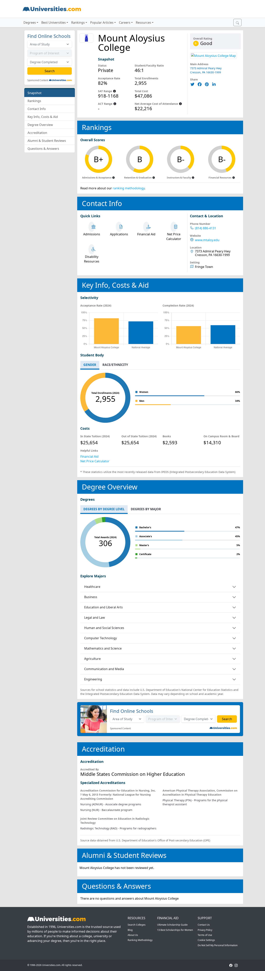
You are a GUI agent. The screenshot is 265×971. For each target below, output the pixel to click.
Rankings (34, 101)
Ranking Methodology (140, 940)
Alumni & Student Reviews (47, 141)
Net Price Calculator (94, 461)
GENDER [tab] (89, 365)
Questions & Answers (43, 148)
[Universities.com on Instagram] (236, 965)
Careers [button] (124, 22)
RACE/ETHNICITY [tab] (115, 365)
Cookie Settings (206, 940)
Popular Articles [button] (101, 22)
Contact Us (204, 924)
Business (90, 597)
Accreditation (37, 133)
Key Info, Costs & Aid (43, 117)
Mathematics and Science (103, 648)
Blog (130, 930)
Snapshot (35, 93)
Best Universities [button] (53, 22)
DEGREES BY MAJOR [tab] (146, 509)
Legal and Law (94, 617)
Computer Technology (100, 638)
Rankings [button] (78, 22)
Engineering (93, 679)
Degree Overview (40, 125)
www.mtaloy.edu (207, 240)
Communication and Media (104, 669)
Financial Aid (89, 456)
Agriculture (92, 659)
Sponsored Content (37, 80)
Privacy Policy (205, 930)
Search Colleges (136, 924)
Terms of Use (205, 935)
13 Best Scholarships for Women (175, 930)
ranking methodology (129, 188)
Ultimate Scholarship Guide (172, 924)
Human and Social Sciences (104, 628)
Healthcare (92, 587)
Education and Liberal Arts (103, 607)
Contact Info (37, 109)
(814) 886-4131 (205, 228)
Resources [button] (143, 22)
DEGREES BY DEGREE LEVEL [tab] (104, 509)
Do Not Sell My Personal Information (218, 945)
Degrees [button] (29, 22)
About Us (133, 935)
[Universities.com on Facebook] (230, 965)
